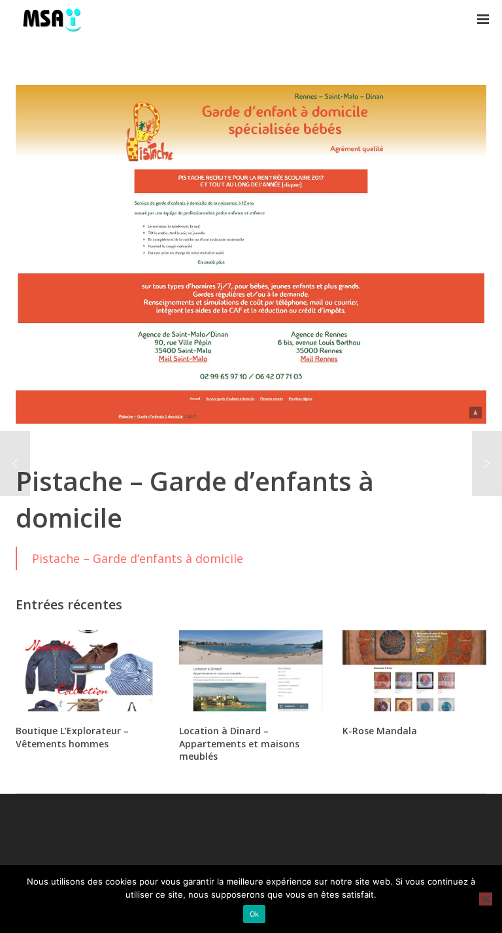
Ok (254, 914)
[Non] (485, 899)
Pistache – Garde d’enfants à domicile (137, 558)
